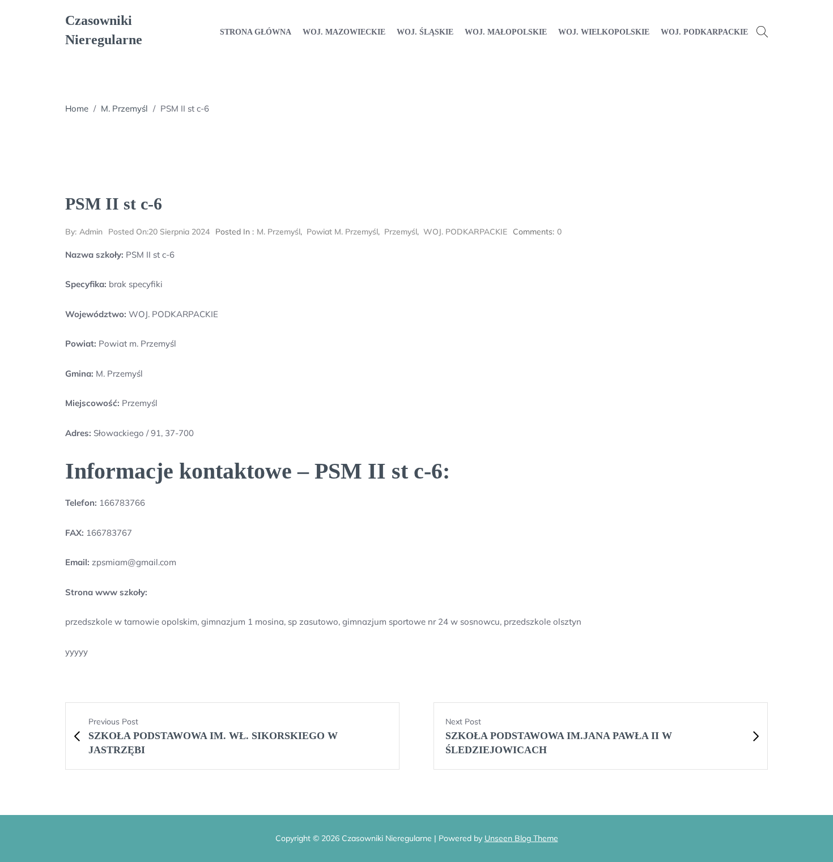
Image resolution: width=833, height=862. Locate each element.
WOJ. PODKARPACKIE (704, 32)
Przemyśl (400, 232)
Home (76, 108)
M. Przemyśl (124, 108)
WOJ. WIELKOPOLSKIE (603, 32)
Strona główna (255, 32)
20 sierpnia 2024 (159, 232)
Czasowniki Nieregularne (103, 30)
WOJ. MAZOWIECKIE (344, 32)
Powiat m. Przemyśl (342, 232)
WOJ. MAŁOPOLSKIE (506, 32)
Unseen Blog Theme (521, 838)
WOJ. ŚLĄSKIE (425, 32)
